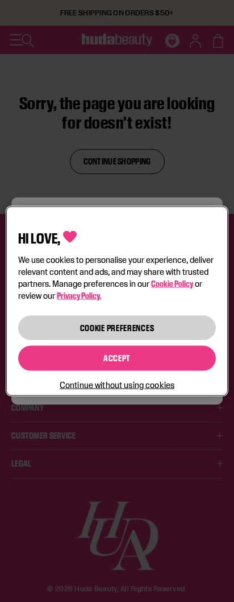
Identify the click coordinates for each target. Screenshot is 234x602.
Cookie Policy (172, 283)
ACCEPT (117, 358)
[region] (117, 301)
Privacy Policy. (79, 295)
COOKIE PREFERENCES (117, 327)
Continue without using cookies (117, 384)
